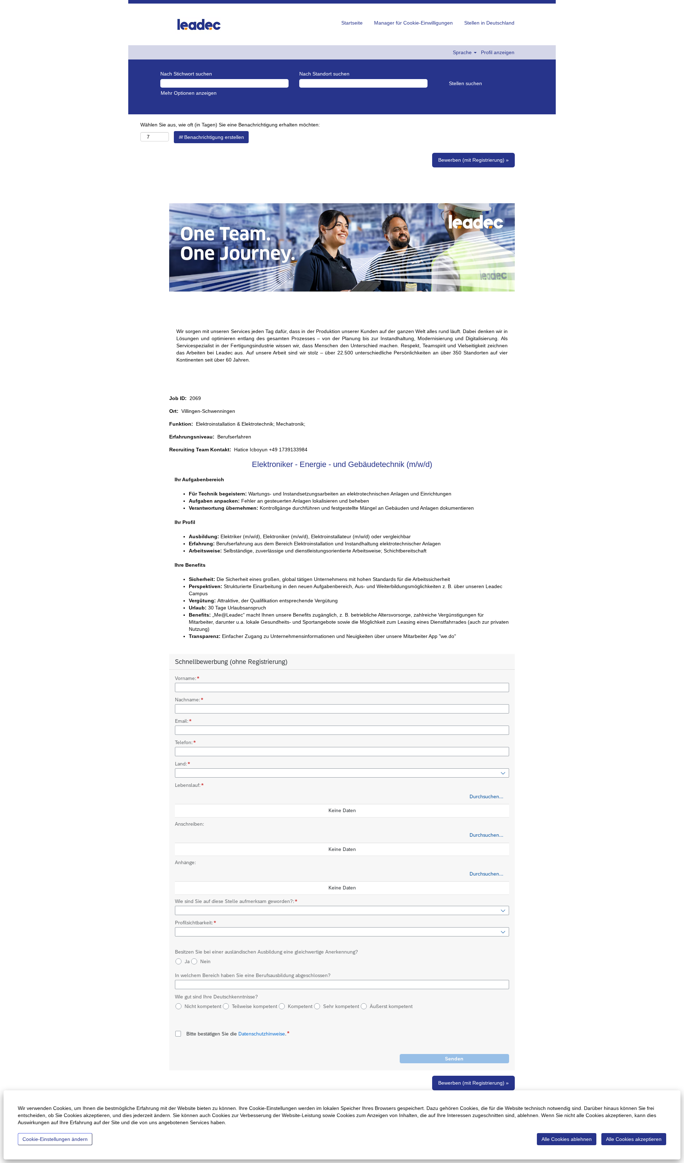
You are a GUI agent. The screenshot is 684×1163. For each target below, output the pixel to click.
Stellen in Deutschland (489, 23)
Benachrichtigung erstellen (213, 137)
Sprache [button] (463, 52)
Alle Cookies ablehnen (567, 1139)
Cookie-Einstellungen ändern (55, 1139)
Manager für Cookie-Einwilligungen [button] (413, 23)
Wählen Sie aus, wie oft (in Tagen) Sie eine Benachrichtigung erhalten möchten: (230, 125)
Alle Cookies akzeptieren (634, 1139)
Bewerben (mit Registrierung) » (473, 160)
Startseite (352, 23)
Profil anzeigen (497, 52)
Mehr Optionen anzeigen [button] (189, 93)
